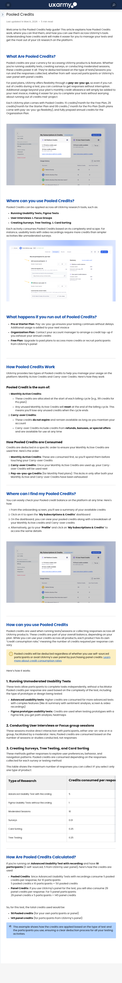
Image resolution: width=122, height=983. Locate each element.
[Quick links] (63, 5)
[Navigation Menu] (8, 5)
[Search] (114, 5)
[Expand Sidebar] (2, 486)
